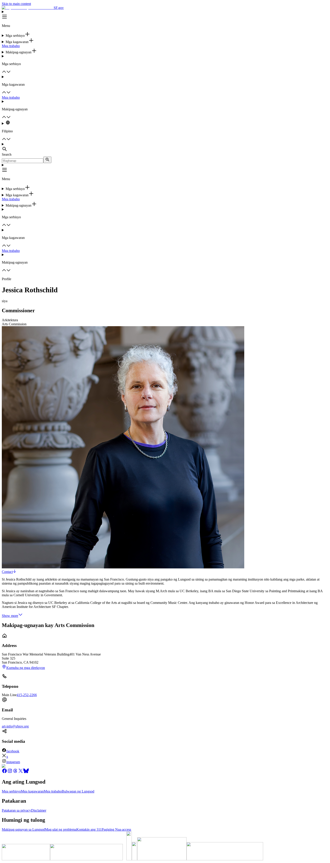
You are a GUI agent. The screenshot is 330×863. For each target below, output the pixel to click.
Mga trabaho (11, 46)
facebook (12, 751)
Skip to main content (16, 4)
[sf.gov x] (20, 772)
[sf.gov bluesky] (26, 772)
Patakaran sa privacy (16, 810)
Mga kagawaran (32, 791)
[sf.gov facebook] (4, 772)
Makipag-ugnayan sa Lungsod (23, 829)
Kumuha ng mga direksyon (25, 668)
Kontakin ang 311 (89, 829)
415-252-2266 (27, 695)
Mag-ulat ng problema (60, 829)
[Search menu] (165, 147)
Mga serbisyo (11, 791)
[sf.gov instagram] (10, 772)
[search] (47, 160)
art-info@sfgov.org (15, 726)
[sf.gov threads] (15, 772)
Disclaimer (38, 810)
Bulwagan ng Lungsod (78, 791)
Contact (7, 572)
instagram (13, 762)
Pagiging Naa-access (116, 829)
